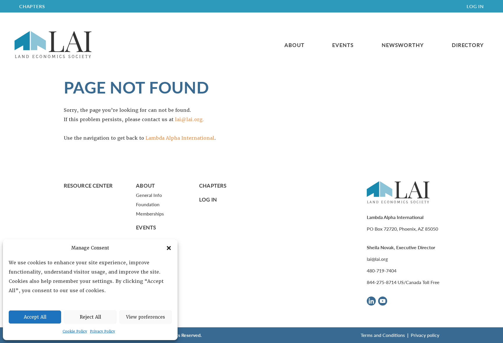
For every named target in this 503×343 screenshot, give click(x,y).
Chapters (212, 185)
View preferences (145, 317)
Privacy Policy (102, 331)
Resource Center (88, 185)
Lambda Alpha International (180, 138)
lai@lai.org (377, 259)
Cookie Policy (75, 331)
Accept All (35, 317)
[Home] (53, 45)
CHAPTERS (32, 6)
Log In (475, 6)
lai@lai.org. (189, 119)
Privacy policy (425, 335)
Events (342, 45)
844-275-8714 (381, 282)
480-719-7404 (381, 270)
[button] (169, 248)
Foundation (148, 204)
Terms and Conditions (383, 335)
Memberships (150, 213)
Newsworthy (403, 45)
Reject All (90, 317)
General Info (149, 195)
